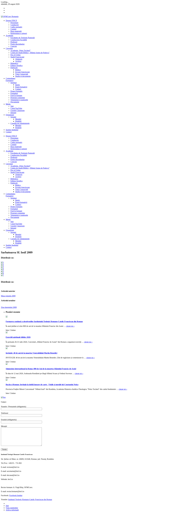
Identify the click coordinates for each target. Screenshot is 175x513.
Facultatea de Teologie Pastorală (22, 38)
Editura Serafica (16, 65)
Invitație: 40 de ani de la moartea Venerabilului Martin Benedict (31, 353)
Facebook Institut (15, 495)
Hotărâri (18, 121)
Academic (9, 36)
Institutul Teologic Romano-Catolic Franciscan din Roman (30, 499)
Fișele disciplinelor (17, 44)
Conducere (14, 25)
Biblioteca (14, 63)
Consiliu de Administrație (20, 123)
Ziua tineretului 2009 (9, 307)
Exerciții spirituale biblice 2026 (18, 337)
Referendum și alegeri (18, 33)
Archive (18, 61)
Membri (18, 119)
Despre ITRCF (11, 21)
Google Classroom (17, 110)
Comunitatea (10, 79)
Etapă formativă (21, 87)
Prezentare (14, 23)
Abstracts (18, 59)
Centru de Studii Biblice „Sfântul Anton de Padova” (30, 53)
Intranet (13, 113)
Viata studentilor (12, 508)
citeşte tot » (70, 326)
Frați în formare (16, 95)
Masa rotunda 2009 (8, 296)
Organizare (10, 115)
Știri (12, 106)
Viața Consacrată (21, 74)
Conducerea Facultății (18, 40)
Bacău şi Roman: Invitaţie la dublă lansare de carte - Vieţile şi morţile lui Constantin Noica (42, 385)
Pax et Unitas (15, 55)
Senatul (13, 117)
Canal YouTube (16, 108)
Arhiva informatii (12, 510)
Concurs (13, 46)
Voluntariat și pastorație (19, 100)
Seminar (13, 83)
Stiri (7, 506)
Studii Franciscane (17, 57)
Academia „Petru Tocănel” (20, 51)
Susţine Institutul (12, 130)
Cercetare (9, 48)
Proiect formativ (16, 91)
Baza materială (16, 31)
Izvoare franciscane (22, 72)
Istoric (17, 85)
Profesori (13, 42)
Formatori (14, 93)
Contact (18, 89)
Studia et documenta (22, 76)
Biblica (18, 70)
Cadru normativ (16, 27)
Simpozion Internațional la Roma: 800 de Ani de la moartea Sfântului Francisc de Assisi (41, 369)
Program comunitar (17, 98)
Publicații (14, 68)
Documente (14, 102)
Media (8, 104)
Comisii (13, 29)
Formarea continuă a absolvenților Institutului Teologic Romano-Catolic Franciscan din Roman (44, 321)
